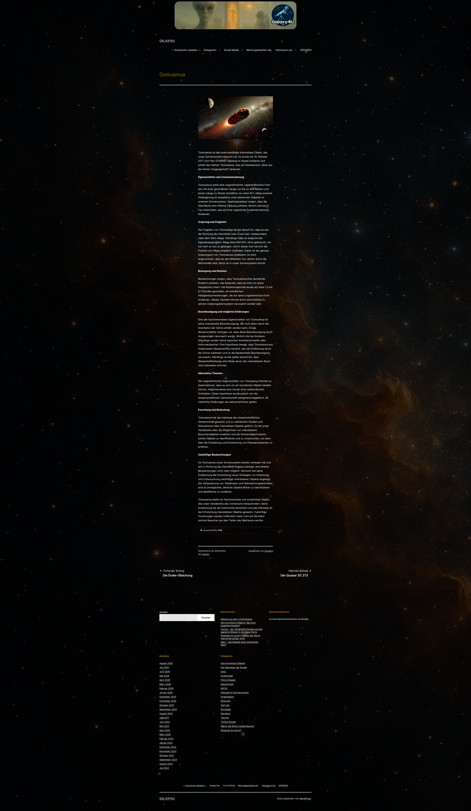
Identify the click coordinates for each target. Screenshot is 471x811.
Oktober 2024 (166, 755)
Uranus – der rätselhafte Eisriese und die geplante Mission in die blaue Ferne (241, 630)
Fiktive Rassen (228, 680)
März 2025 (165, 734)
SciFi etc (225, 705)
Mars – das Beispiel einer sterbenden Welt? (240, 643)
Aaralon (205, 554)
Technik (225, 717)
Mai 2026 (164, 676)
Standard (268, 551)
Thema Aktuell (228, 722)
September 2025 (168, 709)
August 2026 (166, 663)
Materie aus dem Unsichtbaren (236, 619)
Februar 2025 (166, 738)
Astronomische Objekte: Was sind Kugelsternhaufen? (238, 624)
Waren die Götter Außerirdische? (237, 726)
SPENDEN (306, 50)
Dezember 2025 (167, 696)
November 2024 (168, 751)
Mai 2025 (164, 726)
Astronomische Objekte (233, 663)
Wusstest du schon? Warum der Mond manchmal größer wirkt (240, 637)
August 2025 (166, 713)
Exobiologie (227, 676)
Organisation (227, 696)
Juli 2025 (164, 717)
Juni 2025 (164, 722)
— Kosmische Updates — (186, 50)
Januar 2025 (166, 743)
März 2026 (165, 684)
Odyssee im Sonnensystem (235, 692)
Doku (223, 671)
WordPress (305, 798)
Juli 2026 (164, 667)
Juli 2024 (164, 768)
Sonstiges (226, 709)
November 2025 (167, 701)
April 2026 (164, 680)
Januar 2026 (166, 692)
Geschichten (227, 684)
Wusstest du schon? (231, 730)
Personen (225, 701)
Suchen (163, 612)
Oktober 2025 (166, 705)
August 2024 (166, 764)
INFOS (224, 688)
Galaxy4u (167, 41)
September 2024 (168, 759)
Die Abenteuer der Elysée (234, 667)
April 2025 (164, 730)
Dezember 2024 (167, 747)
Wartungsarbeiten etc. (259, 50)
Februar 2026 (166, 688)
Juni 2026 (164, 671)
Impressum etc (283, 50)
